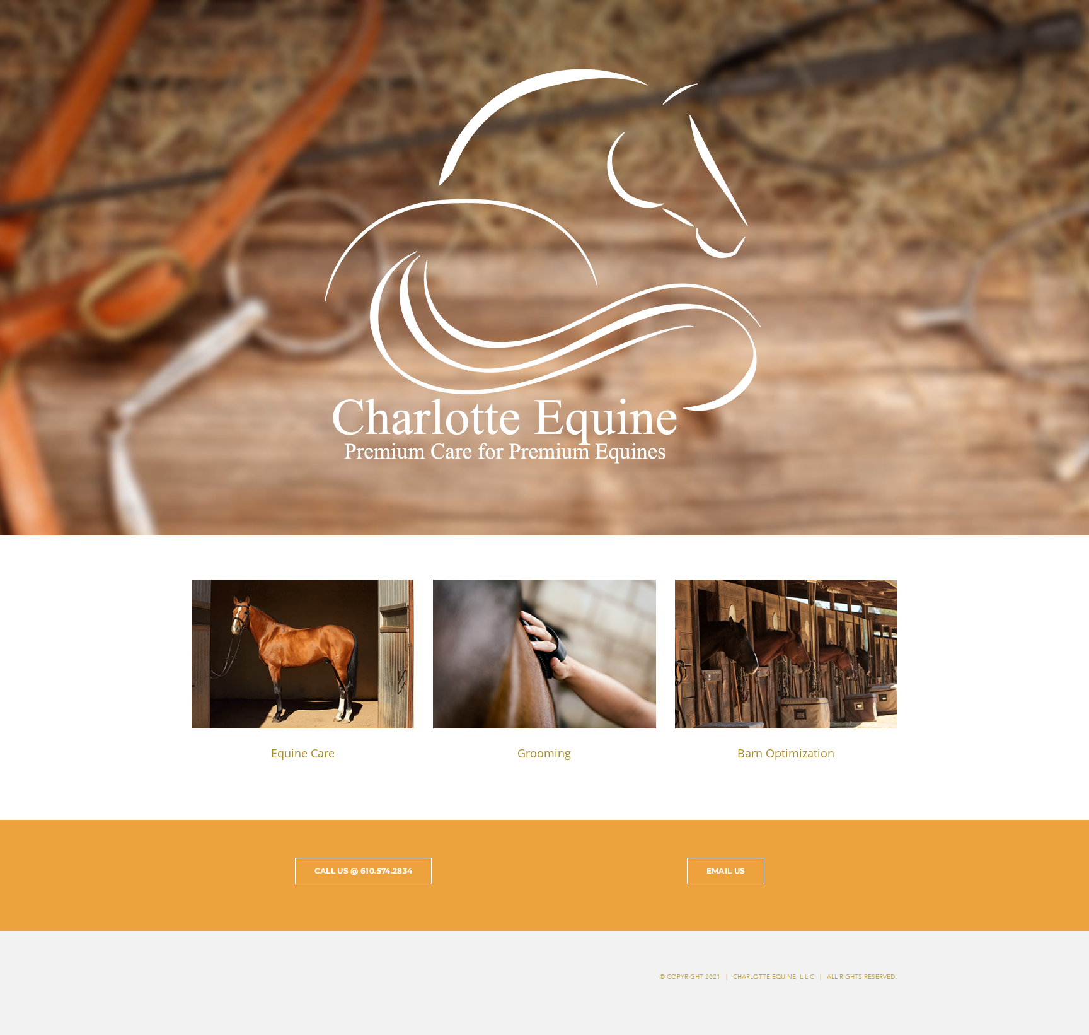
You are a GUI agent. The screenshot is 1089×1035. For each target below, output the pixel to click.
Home (1034, 27)
